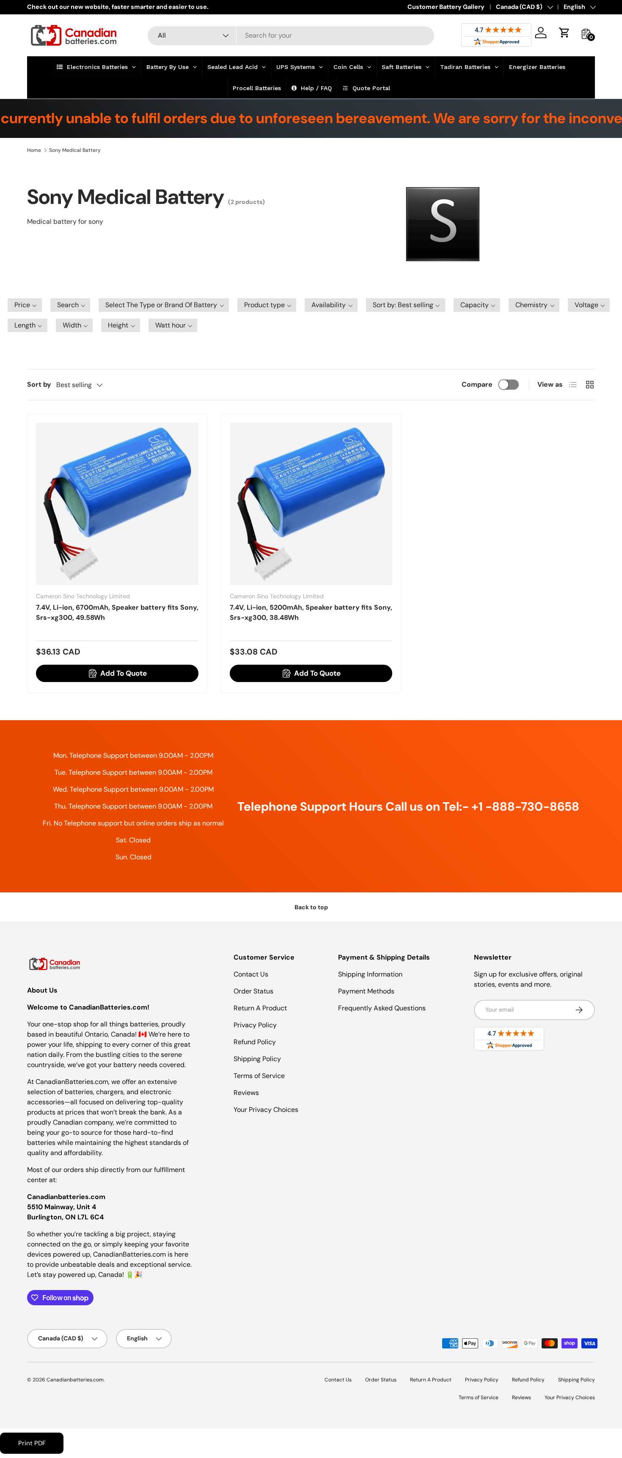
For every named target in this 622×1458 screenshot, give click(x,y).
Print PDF (32, 1443)
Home (34, 150)
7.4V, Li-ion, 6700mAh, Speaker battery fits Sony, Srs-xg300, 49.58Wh (117, 612)
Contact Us (251, 974)
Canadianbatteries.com (75, 1379)
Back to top (311, 907)
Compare (477, 384)
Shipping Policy (257, 1058)
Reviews (246, 1092)
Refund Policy (255, 1041)
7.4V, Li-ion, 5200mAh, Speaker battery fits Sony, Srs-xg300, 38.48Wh (311, 612)
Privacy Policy (255, 1025)
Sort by (39, 384)
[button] (564, 32)
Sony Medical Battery (75, 150)
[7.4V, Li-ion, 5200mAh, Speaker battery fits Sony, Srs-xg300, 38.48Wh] (311, 504)
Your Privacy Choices (266, 1109)
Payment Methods (366, 991)
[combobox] (291, 35)
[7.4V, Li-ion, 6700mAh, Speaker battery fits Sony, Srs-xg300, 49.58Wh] (117, 504)
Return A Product (260, 1008)
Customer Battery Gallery (445, 7)
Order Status (253, 991)
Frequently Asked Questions (382, 1008)
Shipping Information (370, 974)
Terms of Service (259, 1075)
